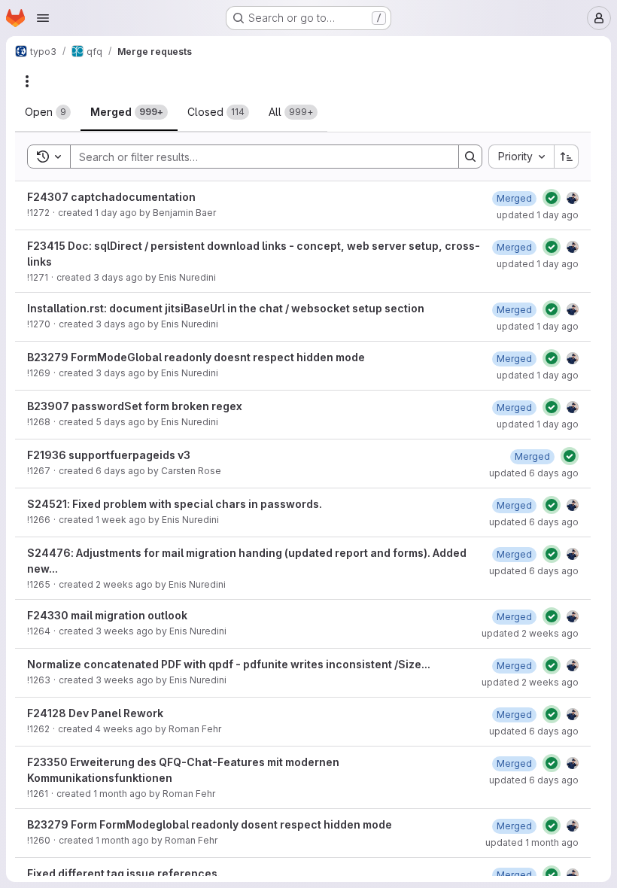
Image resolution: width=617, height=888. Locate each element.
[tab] (48, 112)
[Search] (470, 156)
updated (538, 214)
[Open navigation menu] (43, 18)
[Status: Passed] (552, 198)
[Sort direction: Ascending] (567, 156)
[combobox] (521, 156)
